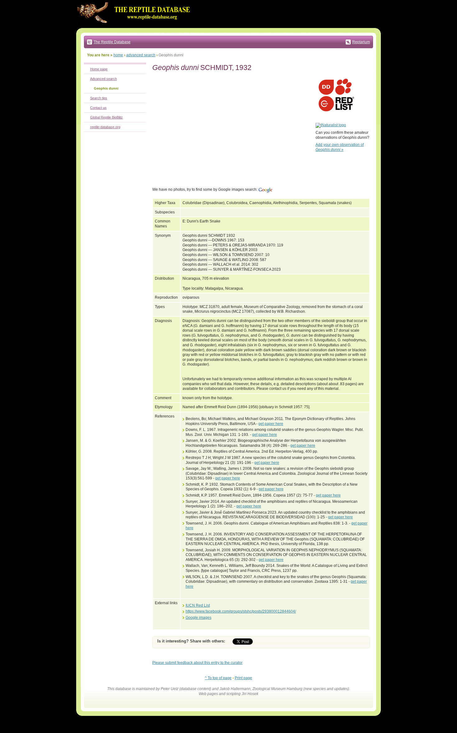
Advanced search (103, 79)
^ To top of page (218, 678)
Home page (99, 69)
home (118, 55)
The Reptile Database (112, 42)
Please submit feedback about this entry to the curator (197, 663)
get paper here (270, 424)
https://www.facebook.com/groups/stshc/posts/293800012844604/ (241, 611)
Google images (198, 617)
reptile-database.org (105, 127)
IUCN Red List (198, 605)
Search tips (98, 98)
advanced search (140, 55)
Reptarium (361, 42)
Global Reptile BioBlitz (106, 117)
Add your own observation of (340, 147)
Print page (243, 678)
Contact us (98, 108)
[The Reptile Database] (135, 27)
